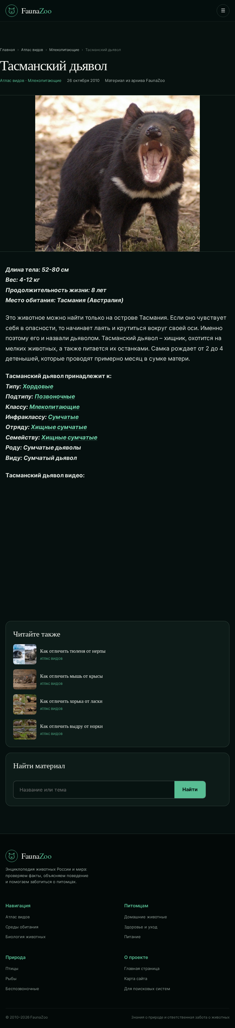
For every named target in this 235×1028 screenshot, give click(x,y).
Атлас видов (32, 49)
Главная (7, 49)
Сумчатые (63, 416)
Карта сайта (135, 978)
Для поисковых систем (147, 988)
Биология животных (26, 936)
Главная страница (141, 968)
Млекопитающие (64, 49)
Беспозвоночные (22, 988)
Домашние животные (145, 916)
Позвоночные (55, 396)
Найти (190, 789)
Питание (132, 936)
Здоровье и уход (140, 926)
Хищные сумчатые (59, 427)
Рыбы (11, 978)
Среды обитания (22, 926)
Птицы (12, 968)
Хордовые (38, 386)
